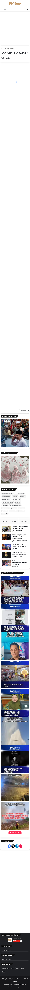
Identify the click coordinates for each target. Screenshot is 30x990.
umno (5, 513)
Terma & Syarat (17, 984)
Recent (4, 521)
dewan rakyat (19, 493)
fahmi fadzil (6, 496)
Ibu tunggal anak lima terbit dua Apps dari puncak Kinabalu (14, 331)
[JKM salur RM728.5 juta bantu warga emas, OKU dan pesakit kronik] (6, 555)
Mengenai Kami (8, 984)
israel (22, 496)
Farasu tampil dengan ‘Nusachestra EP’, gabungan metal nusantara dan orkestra (19, 537)
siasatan (13, 511)
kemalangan (6, 499)
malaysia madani (7, 502)
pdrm (13, 508)
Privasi (24, 984)
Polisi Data (11, 987)
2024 (8, 48)
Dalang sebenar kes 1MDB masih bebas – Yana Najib (13, 85)
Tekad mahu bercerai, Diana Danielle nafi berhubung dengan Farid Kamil (14, 220)
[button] (15, 590)
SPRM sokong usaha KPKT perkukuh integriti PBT (15, 262)
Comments (24, 521)
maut (17, 502)
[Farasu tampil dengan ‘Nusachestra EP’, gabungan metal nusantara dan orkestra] (6, 537)
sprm (21, 511)
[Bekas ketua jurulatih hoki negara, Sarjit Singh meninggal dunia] (6, 529)
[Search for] (28, 9)
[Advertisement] (15, 29)
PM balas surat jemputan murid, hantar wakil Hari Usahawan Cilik (20, 562)
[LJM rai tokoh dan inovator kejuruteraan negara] (6, 547)
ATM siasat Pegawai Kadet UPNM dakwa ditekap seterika (13, 359)
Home (4, 48)
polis (4, 511)
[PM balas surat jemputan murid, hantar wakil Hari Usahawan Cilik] (6, 563)
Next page (23, 410)
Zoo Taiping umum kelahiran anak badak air (14, 125)
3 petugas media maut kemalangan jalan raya (15, 303)
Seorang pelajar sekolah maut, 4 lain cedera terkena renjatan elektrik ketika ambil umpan (15, 163)
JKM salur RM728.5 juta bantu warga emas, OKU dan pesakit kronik (19, 554)
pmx (21, 508)
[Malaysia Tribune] (15, 3)
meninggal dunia (15, 505)
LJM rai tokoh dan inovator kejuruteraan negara (19, 546)
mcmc (5, 505)
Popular (14, 521)
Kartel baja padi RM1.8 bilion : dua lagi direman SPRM (14, 194)
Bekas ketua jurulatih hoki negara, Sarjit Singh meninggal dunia (20, 528)
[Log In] (5, 9)
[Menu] (2, 9)
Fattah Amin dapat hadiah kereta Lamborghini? (13, 399)
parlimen (5, 508)
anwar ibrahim (7, 493)
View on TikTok (16, 832)
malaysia (16, 499)
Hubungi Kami (18, 987)
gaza (15, 496)
